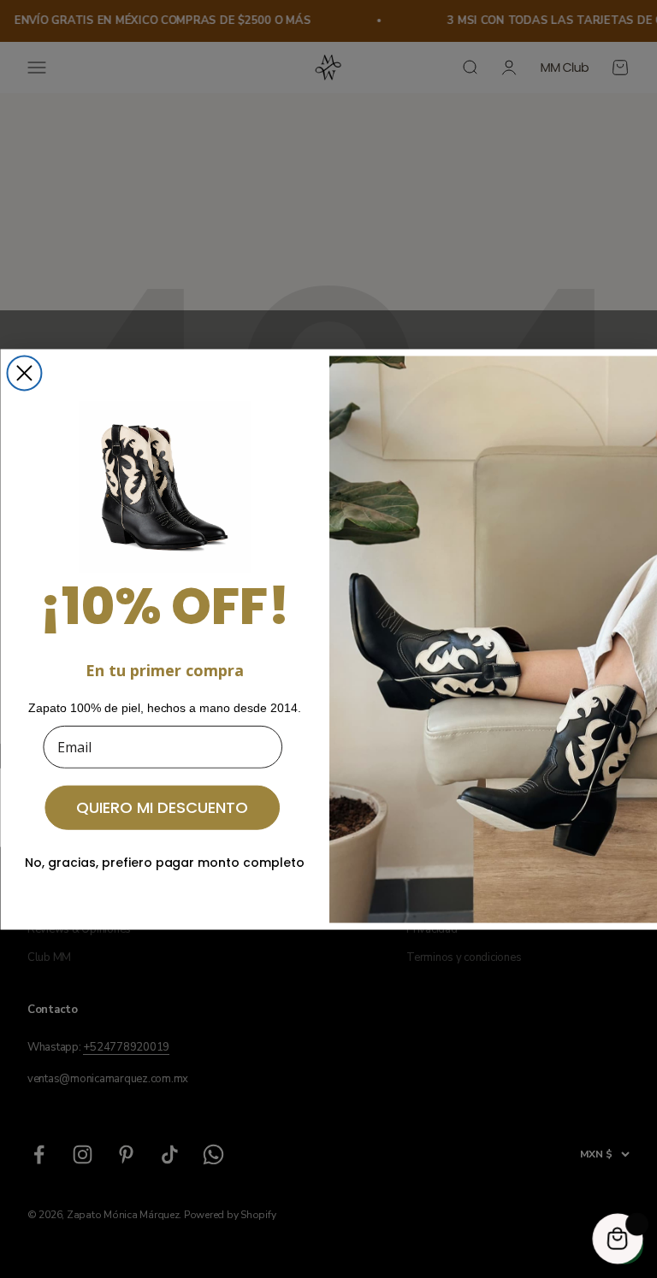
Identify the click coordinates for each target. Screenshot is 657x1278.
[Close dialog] (24, 373)
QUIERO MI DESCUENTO (162, 806)
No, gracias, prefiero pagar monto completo (164, 861)
